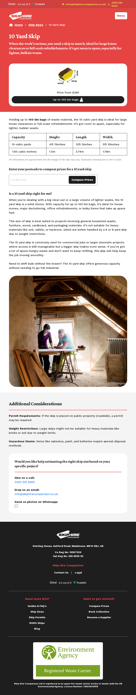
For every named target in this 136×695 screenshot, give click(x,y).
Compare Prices (82, 179)
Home (19, 25)
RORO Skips (37, 623)
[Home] (20, 16)
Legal (78, 572)
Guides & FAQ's (37, 606)
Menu (121, 15)
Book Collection (99, 611)
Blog (37, 628)
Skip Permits (37, 617)
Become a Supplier (99, 617)
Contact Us (61, 572)
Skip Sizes (36, 25)
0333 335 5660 (117, 4)
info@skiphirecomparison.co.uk (85, 4)
